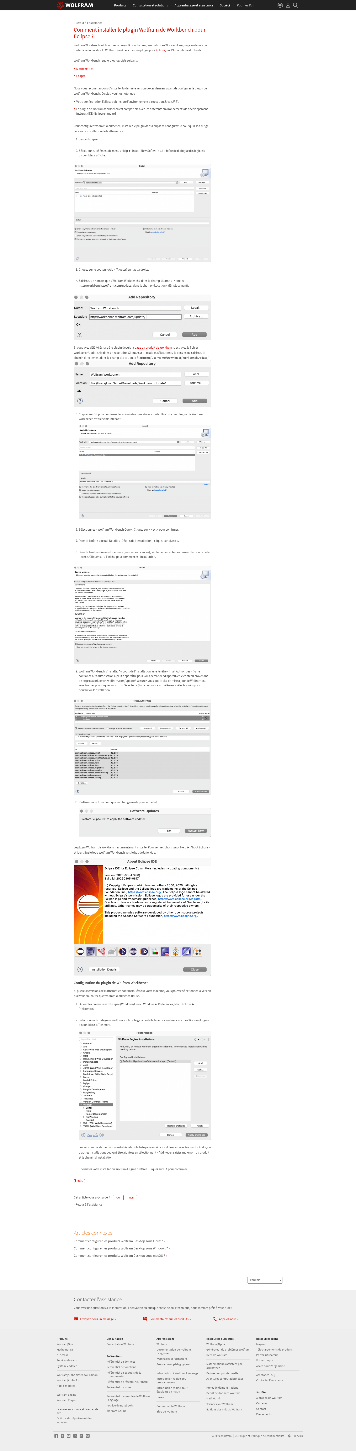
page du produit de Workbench (154, 347)
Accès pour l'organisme (270, 1366)
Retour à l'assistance (88, 23)
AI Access (62, 1355)
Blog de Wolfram (166, 1411)
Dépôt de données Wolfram (223, 1393)
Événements (264, 1414)
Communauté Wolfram (170, 1406)
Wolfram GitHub (117, 1411)
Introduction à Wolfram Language (177, 1373)
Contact (261, 1409)
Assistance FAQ (265, 1375)
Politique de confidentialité (267, 1436)
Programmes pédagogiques (173, 1364)
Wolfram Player (66, 1400)
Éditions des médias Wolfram (224, 1409)
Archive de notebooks (120, 1405)
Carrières (261, 1403)
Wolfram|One (65, 1344)
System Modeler (67, 1366)
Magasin (261, 1344)
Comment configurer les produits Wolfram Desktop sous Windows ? (121, 1248)
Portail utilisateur (267, 1355)
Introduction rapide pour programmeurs (171, 1380)
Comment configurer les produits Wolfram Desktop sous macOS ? (119, 1255)
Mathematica (85, 69)
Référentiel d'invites (119, 1387)
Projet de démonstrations (222, 1387)
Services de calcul (67, 1360)
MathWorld (213, 1398)
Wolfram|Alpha (215, 1344)
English (79, 1180)
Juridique (241, 1436)
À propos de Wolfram (269, 1398)
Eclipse (160, 50)
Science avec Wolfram (219, 1404)
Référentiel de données (121, 1361)
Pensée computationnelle (222, 1373)
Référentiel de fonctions (121, 1367)
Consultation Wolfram (120, 1344)
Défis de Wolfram (216, 1355)
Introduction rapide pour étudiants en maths (171, 1389)
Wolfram (226, 1436)
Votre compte (264, 1360)
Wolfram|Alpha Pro (68, 1380)
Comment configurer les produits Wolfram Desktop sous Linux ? (118, 1241)
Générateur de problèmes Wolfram (228, 1349)
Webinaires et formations (171, 1359)
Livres (160, 1397)
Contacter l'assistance (269, 1380)
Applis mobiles (66, 1386)
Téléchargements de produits (274, 1349)
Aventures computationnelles (224, 1378)
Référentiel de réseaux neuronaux (127, 1382)
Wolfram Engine (66, 1395)
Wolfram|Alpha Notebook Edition (77, 1375)
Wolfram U (163, 1344)
